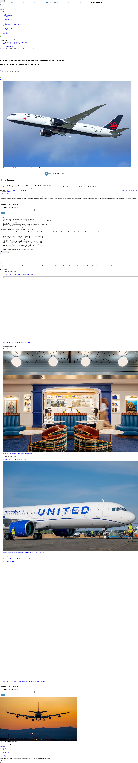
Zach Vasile (2, 70)
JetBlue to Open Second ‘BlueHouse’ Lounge (13, 43)
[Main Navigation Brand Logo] (5, 6)
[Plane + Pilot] (73, 3)
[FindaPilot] (85, 3)
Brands (2, 0)
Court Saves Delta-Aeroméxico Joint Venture (13, 45)
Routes (4, 48)
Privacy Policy (6, 753)
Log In (4, 755)
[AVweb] (28, 3)
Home (1, 48)
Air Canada (2, 196)
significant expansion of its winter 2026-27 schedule (22, 196)
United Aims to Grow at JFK (9, 46)
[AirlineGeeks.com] (5, 3)
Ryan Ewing (2, 79)
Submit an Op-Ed (7, 751)
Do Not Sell (5, 756)
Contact (5, 749)
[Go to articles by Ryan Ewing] (1, 78)
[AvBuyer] (51, 3)
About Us (5, 748)
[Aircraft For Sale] (39, 3)
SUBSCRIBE (3, 746)
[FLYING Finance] (96, 3)
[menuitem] (70, 11)
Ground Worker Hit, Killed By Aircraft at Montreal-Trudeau (16, 42)
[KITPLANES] (62, 3)
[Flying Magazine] (17, 3)
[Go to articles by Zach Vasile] (69, 68)
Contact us (9, 191)
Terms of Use (6, 752)
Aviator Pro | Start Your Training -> (20, 190)
